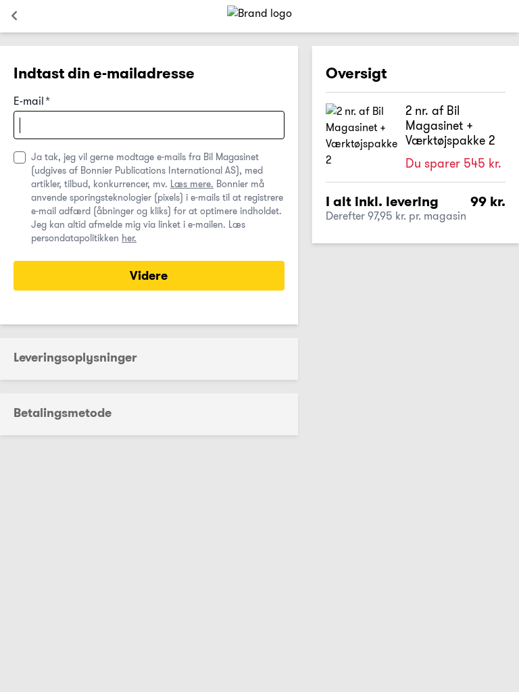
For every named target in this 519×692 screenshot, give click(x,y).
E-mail (32, 102)
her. (129, 238)
